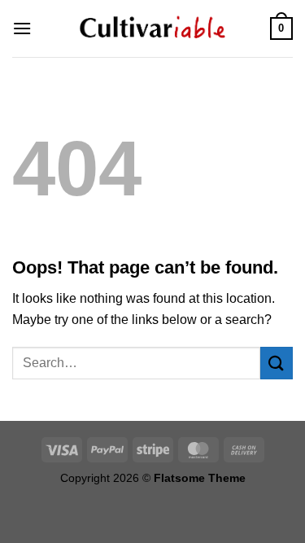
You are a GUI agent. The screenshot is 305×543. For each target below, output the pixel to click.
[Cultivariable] (153, 28)
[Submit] (276, 363)
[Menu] (22, 28)
